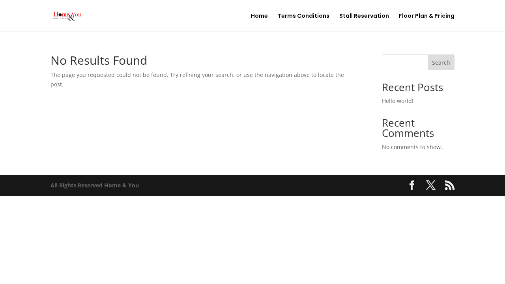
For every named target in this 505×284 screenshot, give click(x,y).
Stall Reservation (364, 16)
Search (441, 62)
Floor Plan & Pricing (426, 16)
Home (259, 16)
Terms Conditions (303, 16)
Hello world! (397, 101)
